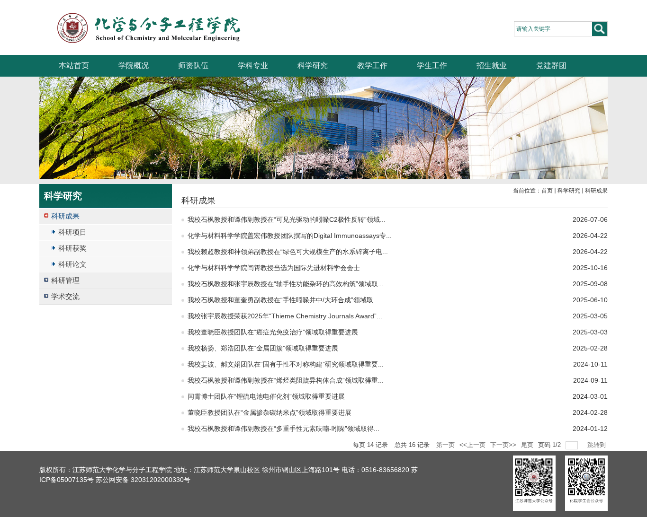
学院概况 (133, 65)
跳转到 (597, 444)
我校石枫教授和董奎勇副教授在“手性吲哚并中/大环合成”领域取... (283, 300)
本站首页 (74, 65)
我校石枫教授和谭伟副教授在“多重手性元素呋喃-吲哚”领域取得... (283, 428)
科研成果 (596, 190)
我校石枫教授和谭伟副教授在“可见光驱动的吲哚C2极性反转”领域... (287, 219)
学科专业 (253, 65)
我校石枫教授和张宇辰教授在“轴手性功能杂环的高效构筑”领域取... (286, 284)
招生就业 (491, 65)
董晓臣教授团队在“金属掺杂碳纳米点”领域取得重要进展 (269, 412)
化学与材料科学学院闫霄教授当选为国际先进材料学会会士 (274, 268)
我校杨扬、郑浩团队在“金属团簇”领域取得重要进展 (263, 348)
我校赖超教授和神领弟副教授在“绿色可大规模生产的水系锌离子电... (288, 251)
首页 (547, 190)
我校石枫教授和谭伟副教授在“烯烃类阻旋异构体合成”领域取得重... (286, 380)
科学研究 (312, 65)
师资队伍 (193, 65)
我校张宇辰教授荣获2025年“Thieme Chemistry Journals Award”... (285, 316)
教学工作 (372, 65)
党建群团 (551, 65)
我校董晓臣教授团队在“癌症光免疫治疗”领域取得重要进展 (273, 332)
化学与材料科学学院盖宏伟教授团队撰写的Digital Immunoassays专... (290, 235)
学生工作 (432, 65)
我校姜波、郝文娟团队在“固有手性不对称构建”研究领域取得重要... (286, 364)
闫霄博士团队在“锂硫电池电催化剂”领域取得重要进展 (266, 396)
